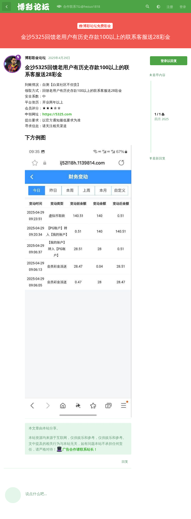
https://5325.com (57, 114)
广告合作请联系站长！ (79, 449)
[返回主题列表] (6, 6)
